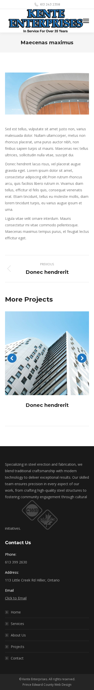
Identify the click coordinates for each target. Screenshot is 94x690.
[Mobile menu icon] (86, 21)
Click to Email (16, 598)
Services (17, 623)
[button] (12, 358)
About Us (18, 635)
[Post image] (47, 353)
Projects (17, 646)
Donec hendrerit (47, 405)
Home (16, 612)
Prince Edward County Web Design (47, 684)
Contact (17, 658)
